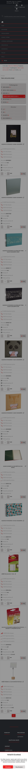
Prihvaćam (8, 767)
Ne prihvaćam (19, 767)
